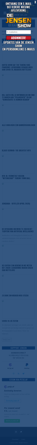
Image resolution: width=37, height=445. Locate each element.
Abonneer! (18, 38)
